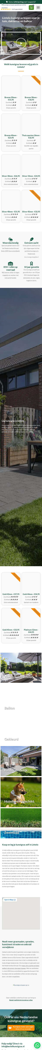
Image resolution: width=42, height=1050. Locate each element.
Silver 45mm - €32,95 (31, 211)
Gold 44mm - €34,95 (31, 594)
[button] (38, 7)
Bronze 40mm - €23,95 (11, 136)
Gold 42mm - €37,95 (10, 594)
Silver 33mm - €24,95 (31, 176)
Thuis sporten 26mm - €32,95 (31, 136)
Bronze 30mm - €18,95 (31, 98)
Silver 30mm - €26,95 (11, 176)
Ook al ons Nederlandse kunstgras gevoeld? (21, 1019)
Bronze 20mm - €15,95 (11, 98)
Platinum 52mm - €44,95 (31, 631)
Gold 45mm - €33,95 (10, 630)
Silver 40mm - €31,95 (11, 211)
